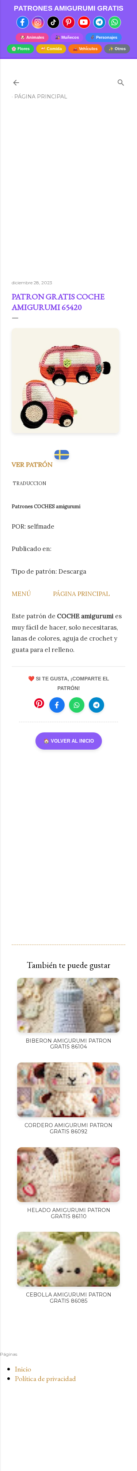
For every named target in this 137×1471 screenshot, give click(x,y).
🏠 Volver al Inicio (68, 741)
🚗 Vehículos (85, 48)
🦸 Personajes (103, 37)
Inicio (23, 1369)
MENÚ (21, 594)
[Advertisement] (68, 193)
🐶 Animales (32, 37)
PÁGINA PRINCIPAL (81, 594)
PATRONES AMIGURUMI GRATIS (68, 8)
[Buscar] (121, 81)
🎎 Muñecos (67, 37)
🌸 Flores (20, 48)
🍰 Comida (51, 48)
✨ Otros (117, 48)
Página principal (40, 96)
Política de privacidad (45, 1378)
